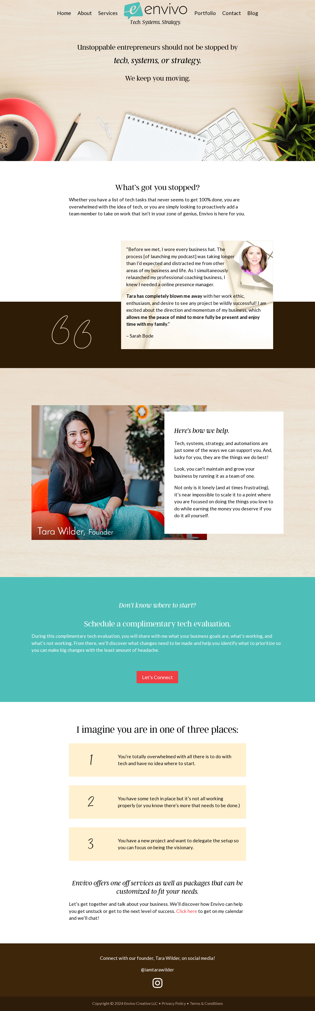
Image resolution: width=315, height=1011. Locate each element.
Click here (186, 911)
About (85, 13)
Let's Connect (157, 677)
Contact (231, 13)
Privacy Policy (174, 1003)
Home (64, 13)
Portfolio (205, 13)
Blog (252, 13)
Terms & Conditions (206, 1003)
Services (108, 13)
